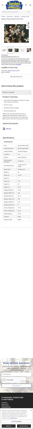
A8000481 (7, 72)
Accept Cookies (24, 426)
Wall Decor (16, 16)
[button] (2, 5)
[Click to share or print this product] (28, 23)
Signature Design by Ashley (14, 70)
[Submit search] (29, 12)
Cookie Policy (13, 418)
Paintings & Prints (25, 16)
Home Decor (10, 16)
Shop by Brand (6, 407)
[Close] (31, 410)
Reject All (8, 426)
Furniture (3, 16)
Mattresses (5, 405)
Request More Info (17, 76)
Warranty (8, 128)
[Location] (26, 5)
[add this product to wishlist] (28, 27)
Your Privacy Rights (16, 421)
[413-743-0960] (30, 5)
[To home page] (14, 5)
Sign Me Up (17, 385)
